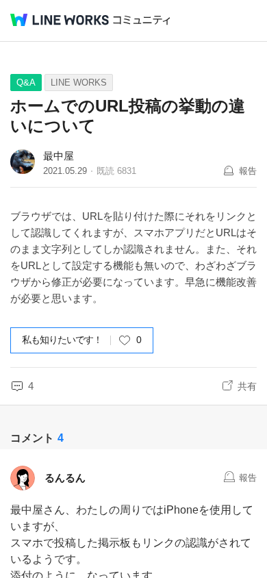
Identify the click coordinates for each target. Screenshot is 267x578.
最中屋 (58, 156)
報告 (248, 171)
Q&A (26, 82)
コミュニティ (141, 20)
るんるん (65, 477)
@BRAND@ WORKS (59, 20)
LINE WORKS (79, 82)
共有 (247, 386)
